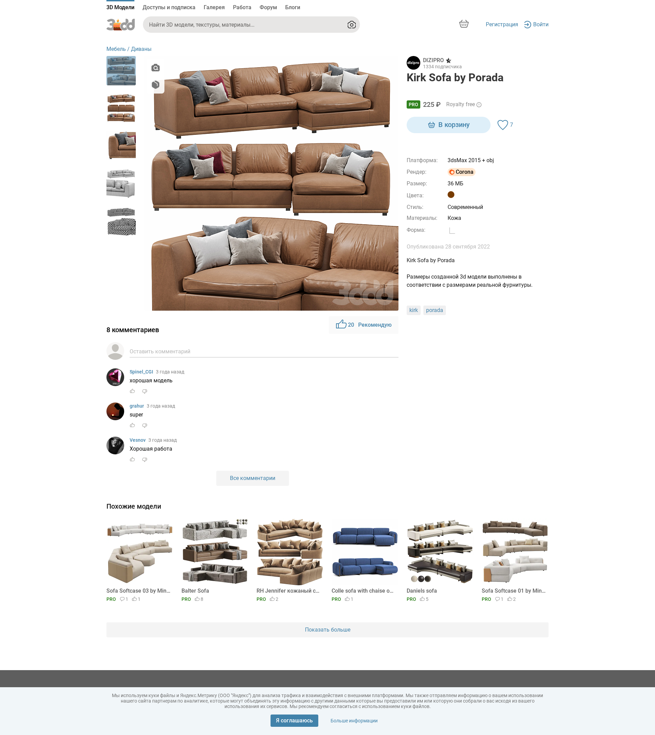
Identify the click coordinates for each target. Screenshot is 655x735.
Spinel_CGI (141, 371)
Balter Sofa (195, 591)
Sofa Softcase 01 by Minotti (514, 591)
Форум (268, 7)
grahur (137, 406)
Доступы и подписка (169, 7)
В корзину (454, 125)
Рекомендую (370, 325)
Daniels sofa (422, 591)
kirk (413, 310)
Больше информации (354, 720)
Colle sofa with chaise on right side (364, 591)
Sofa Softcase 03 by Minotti (138, 591)
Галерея (214, 7)
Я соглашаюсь (294, 720)
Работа (242, 7)
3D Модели (120, 7)
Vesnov (138, 440)
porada (434, 310)
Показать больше (327, 629)
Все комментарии (252, 478)
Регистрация (502, 24)
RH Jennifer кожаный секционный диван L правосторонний (289, 591)
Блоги (292, 7)
